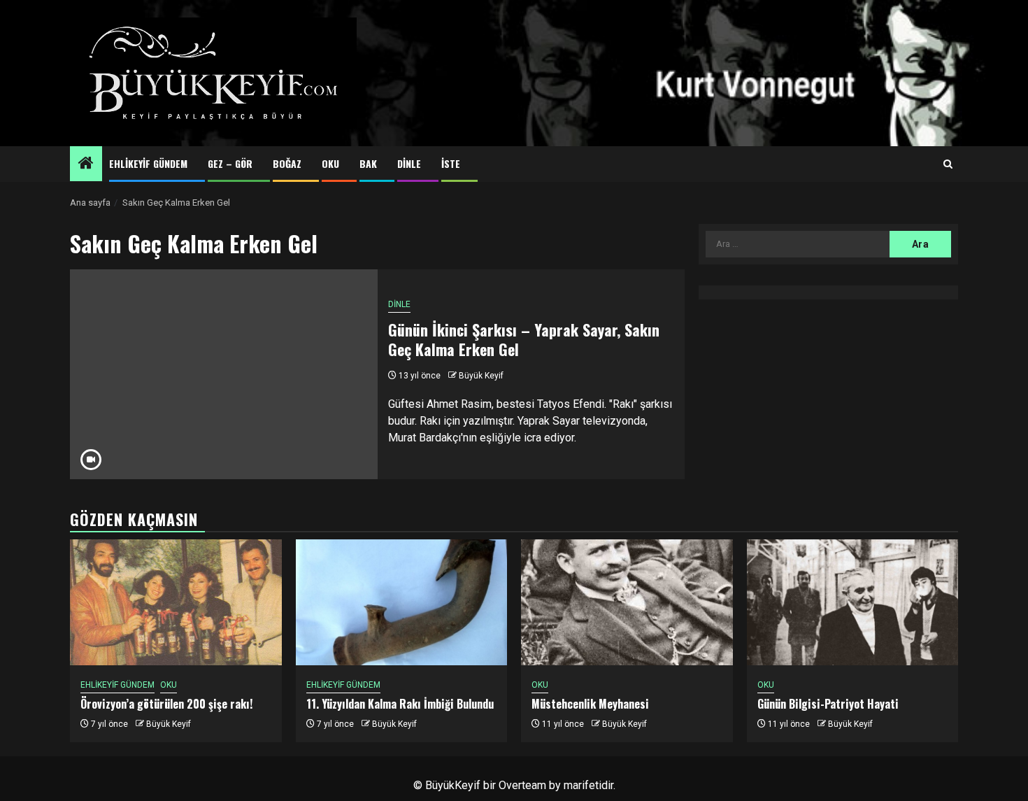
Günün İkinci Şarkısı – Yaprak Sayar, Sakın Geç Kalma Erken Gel (523, 339)
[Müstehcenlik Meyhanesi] (627, 602)
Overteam (522, 785)
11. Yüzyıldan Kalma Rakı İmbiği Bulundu (400, 703)
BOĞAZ (287, 163)
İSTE (450, 163)
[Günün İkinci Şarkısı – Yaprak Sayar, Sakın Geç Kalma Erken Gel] (224, 374)
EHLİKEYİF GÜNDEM (148, 163)
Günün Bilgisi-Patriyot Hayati (828, 703)
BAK (368, 163)
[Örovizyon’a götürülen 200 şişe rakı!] (176, 602)
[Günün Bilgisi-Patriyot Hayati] (853, 602)
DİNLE (409, 163)
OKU (330, 163)
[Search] (948, 164)
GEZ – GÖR (230, 163)
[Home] (86, 164)
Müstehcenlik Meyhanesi (590, 703)
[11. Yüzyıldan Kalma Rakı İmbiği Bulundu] (402, 602)
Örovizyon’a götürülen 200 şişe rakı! (166, 703)
